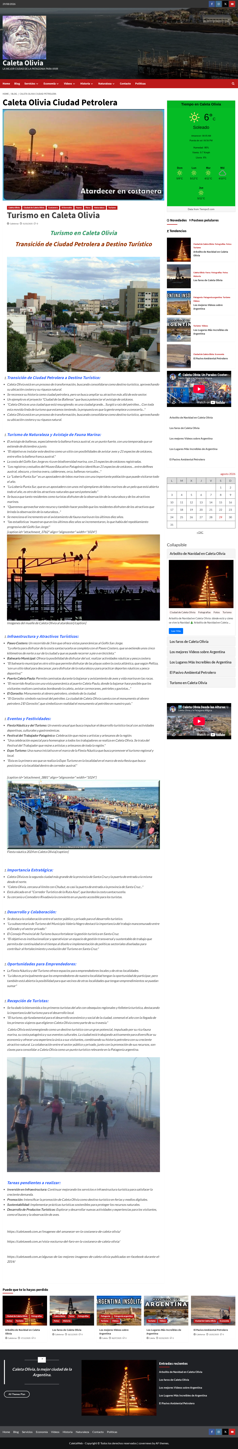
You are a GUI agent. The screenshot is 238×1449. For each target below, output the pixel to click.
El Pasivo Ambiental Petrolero (210, 358)
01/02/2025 (28, 223)
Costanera (53, 207)
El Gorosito (67, 207)
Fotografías (220, 244)
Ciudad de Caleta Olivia (34, 207)
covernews (145, 1443)
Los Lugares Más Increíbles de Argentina (193, 448)
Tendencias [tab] (177, 231)
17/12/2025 (25, 1338)
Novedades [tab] (178, 220)
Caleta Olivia (23, 63)
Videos (68, 84)
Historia (85, 84)
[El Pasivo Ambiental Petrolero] (179, 356)
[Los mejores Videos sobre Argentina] (179, 302)
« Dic (200, 532)
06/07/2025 (116, 1338)
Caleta (105, 1338)
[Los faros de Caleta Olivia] (179, 276)
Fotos (228, 244)
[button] (233, 83)
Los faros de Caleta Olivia (207, 280)
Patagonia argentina (213, 297)
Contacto (125, 84)
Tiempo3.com (206, 209)
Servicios (29, 84)
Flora (88, 207)
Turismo (112, 207)
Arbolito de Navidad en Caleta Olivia (191, 417)
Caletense (14, 223)
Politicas (140, 84)
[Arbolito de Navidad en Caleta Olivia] (179, 249)
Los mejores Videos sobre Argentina (191, 438)
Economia (219, 354)
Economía (50, 84)
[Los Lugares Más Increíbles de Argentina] (179, 329)
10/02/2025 (214, 1334)
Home (6, 84)
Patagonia (198, 297)
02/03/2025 (164, 1338)
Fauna (79, 207)
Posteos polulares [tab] (205, 220)
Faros (207, 272)
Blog (17, 84)
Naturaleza (105, 84)
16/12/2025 (73, 1334)
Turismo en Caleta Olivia (53, 215)
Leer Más (176, 630)
